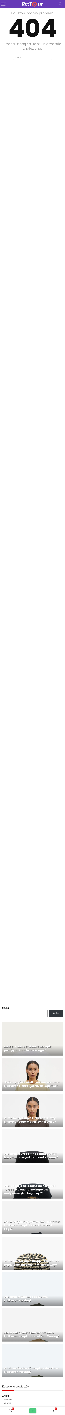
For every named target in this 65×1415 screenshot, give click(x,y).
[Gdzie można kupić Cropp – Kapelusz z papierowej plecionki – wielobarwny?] (32, 1238)
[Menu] (3, 4)
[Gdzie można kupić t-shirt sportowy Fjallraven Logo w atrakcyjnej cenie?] (32, 1095)
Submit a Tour (32, 1410)
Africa (5, 1395)
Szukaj (5, 1007)
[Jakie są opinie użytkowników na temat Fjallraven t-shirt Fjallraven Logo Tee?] (32, 1059)
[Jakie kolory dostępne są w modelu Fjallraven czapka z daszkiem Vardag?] (32, 1309)
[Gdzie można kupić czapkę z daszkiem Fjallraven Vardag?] (32, 1345)
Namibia (8, 1399)
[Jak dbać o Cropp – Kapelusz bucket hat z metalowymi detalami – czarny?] (32, 1131)
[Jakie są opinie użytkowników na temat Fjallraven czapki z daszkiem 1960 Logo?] (32, 1202)
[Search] (60, 4)
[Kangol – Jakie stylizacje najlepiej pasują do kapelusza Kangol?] (32, 1023)
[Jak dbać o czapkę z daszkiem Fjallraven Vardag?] (32, 1274)
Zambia (7, 1403)
